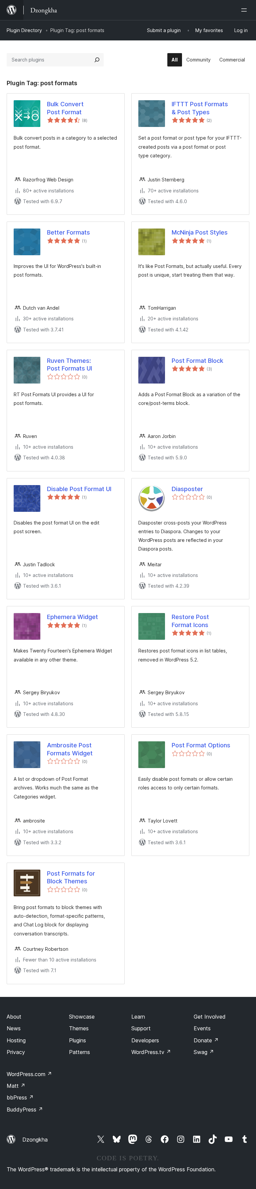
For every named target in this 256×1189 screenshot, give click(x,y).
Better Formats (68, 232)
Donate (206, 1040)
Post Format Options (201, 745)
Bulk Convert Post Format (65, 108)
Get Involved (210, 1016)
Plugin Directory (24, 30)
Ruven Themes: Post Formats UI (69, 364)
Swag (204, 1052)
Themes (79, 1028)
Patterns (79, 1052)
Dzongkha (35, 1139)
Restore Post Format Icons (190, 620)
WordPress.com (29, 1074)
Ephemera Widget (72, 616)
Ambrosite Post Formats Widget (70, 749)
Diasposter (187, 488)
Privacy (16, 1052)
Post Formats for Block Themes (71, 877)
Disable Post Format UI (79, 488)
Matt (16, 1085)
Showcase (82, 1016)
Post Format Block (197, 360)
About (14, 1016)
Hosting (16, 1040)
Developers (145, 1040)
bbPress (20, 1097)
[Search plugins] (97, 59)
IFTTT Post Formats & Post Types (200, 108)
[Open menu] (245, 10)
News (14, 1028)
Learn (138, 1016)
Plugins (77, 1040)
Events (202, 1028)
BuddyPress (25, 1109)
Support (141, 1028)
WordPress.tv (151, 1052)
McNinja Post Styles (200, 232)
